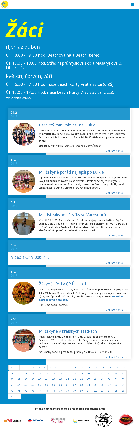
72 (25, 390)
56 (32, 384)
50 (109, 379)
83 (102, 390)
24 (46, 373)
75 (46, 390)
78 (67, 390)
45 (74, 379)
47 (88, 379)
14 (95, 367)
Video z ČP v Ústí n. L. (31, 257)
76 (53, 390)
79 (74, 390)
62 (74, 384)
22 (32, 373)
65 (95, 384)
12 (81, 367)
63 (81, 384)
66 (102, 384)
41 (46, 379)
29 (81, 373)
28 (74, 373)
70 (12, 390)
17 (116, 367)
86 (123, 390)
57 (39, 384)
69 (123, 384)
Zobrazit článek (114, 150)
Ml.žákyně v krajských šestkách (68, 331)
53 (12, 384)
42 (53, 379)
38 (25, 379)
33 (109, 373)
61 (67, 384)
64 (88, 384)
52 (123, 379)
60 (60, 384)
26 (60, 373)
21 (25, 373)
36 (12, 379)
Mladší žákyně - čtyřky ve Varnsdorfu (73, 214)
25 (53, 373)
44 (67, 379)
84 (109, 390)
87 (12, 396)
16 (109, 367)
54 (18, 384)
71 (18, 390)
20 (18, 373)
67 (109, 384)
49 (102, 379)
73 (32, 390)
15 (102, 367)
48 (95, 379)
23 (39, 373)
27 (67, 373)
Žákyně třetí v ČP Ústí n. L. (63, 284)
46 (81, 379)
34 (116, 373)
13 (88, 367)
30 (88, 373)
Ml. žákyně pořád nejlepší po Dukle (71, 172)
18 (123, 367)
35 (123, 373)
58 (46, 384)
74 (39, 390)
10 (67, 367)
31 (95, 373)
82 (95, 390)
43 (60, 379)
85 (116, 390)
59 (53, 384)
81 (88, 390)
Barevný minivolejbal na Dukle (67, 125)
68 (116, 384)
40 (39, 379)
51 (116, 379)
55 (25, 384)
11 (74, 367)
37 (18, 379)
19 (12, 373)
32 (102, 373)
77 (60, 390)
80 (81, 390)
